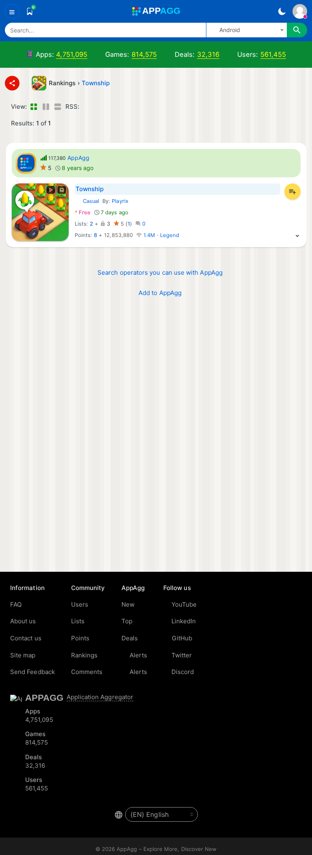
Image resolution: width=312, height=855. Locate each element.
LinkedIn (183, 621)
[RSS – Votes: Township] (87, 107)
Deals (129, 638)
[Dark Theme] (281, 11)
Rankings (84, 655)
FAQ (16, 604)
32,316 (208, 54)
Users (79, 604)
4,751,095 (71, 54)
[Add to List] (292, 191)
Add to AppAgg (160, 293)
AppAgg (78, 157)
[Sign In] (299, 11)
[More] (297, 235)
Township (96, 83)
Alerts (138, 655)
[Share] (12, 83)
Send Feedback (32, 672)
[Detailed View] (46, 107)
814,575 (144, 54)
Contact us (25, 638)
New (127, 604)
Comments (87, 672)
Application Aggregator (100, 697)
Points (80, 638)
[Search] (297, 30)
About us (23, 621)
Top (126, 621)
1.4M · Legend (160, 235)
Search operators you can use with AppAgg (160, 272)
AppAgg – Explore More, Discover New (167, 849)
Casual (87, 201)
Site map (23, 655)
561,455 (273, 54)
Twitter (181, 655)
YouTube (184, 604)
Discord (182, 672)
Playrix (120, 201)
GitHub (182, 638)
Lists (77, 621)
